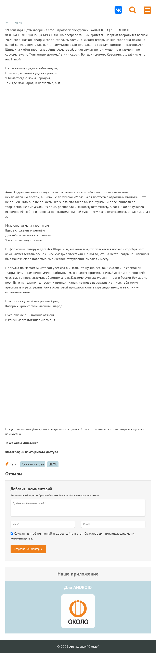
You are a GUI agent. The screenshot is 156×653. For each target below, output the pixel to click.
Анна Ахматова (33, 464)
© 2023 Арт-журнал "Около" (78, 646)
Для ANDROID (78, 587)
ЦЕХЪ (53, 464)
